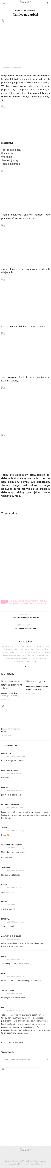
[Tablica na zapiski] (25, 40)
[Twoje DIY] (25, 1150)
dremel (43, 601)
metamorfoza (14, 604)
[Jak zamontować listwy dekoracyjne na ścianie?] (13, 685)
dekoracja (13, 601)
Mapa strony (24, 1164)
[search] (47, 2)
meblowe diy (31, 10)
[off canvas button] (4, 2)
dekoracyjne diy (20, 10)
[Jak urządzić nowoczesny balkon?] (13, 715)
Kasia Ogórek (6, 67)
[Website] (25, 666)
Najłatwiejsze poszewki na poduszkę (25, 617)
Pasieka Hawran (36, 1164)
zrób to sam (41, 604)
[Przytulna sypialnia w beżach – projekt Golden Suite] (36, 681)
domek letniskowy (30, 601)
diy (20, 601)
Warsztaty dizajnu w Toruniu (25, 628)
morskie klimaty (28, 604)
